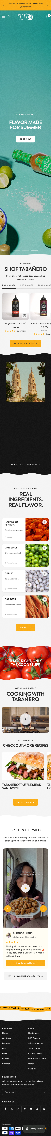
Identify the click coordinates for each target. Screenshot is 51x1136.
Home (5, 1033)
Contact (6, 1063)
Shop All (32, 1068)
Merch (31, 1063)
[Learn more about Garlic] (44, 573)
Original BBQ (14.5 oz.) (15, 323)
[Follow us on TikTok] (37, 1109)
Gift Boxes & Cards (37, 1058)
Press (4, 1053)
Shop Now (25, 139)
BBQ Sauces (9, 285)
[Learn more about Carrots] (44, 599)
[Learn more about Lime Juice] (44, 548)
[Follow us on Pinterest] (24, 1109)
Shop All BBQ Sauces (25, 343)
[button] (7, 908)
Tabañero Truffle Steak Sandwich (21, 786)
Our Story (6, 1038)
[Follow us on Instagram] (18, 1109)
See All (24, 627)
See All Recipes (25, 802)
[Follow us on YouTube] (31, 1109)
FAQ (4, 1048)
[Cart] (47, 16)
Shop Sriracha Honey (25, 963)
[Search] (9, 16)
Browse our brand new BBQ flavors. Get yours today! (25, 5)
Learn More (25, 452)
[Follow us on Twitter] (12, 1109)
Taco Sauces (34, 1048)
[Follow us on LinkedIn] (44, 1109)
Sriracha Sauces (35, 1043)
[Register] (44, 1092)
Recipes (6, 1043)
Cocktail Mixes (35, 1053)
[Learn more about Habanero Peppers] (44, 522)
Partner (5, 1058)
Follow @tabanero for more (28, 975)
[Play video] (25, 719)
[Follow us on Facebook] (5, 1109)
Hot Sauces (26, 285)
